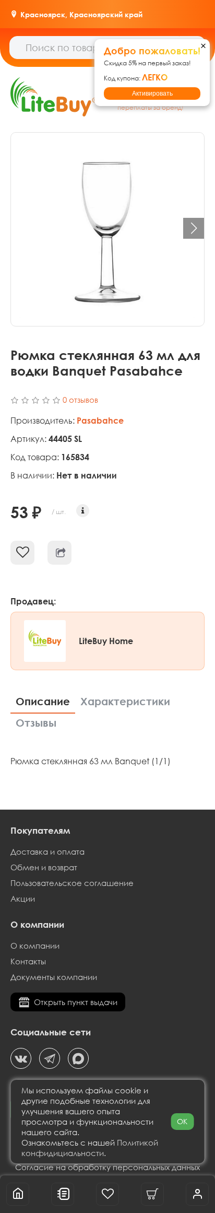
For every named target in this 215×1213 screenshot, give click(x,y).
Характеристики (125, 701)
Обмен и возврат (43, 867)
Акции (22, 898)
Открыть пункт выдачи (75, 1002)
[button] (193, 228)
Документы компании (53, 977)
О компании (34, 945)
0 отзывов (80, 399)
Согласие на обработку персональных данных (107, 1167)
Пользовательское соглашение (72, 883)
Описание (43, 701)
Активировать (152, 93)
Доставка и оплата (47, 851)
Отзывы (36, 723)
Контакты (28, 961)
